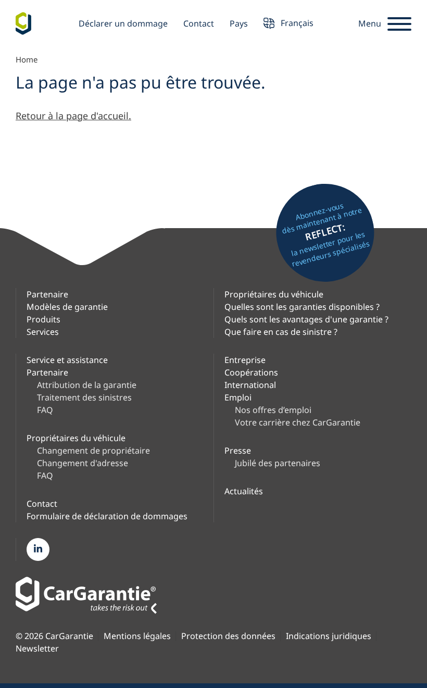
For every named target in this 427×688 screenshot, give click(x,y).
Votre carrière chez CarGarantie (297, 422)
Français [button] (296, 22)
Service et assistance (67, 360)
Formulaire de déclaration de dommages (107, 516)
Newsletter (37, 649)
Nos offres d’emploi (273, 410)
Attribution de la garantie (86, 385)
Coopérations (251, 372)
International (250, 385)
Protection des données (228, 636)
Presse (237, 450)
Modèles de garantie (67, 306)
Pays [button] (239, 23)
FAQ (45, 410)
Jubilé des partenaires (277, 463)
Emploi (238, 397)
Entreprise (245, 360)
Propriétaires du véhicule (273, 294)
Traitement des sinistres (84, 397)
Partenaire (47, 294)
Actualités (243, 491)
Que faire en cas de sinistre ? (280, 331)
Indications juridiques (328, 636)
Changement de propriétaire (93, 450)
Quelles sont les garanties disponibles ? (302, 306)
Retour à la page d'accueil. (73, 115)
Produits (43, 319)
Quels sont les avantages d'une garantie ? (306, 319)
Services (43, 331)
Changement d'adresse (82, 463)
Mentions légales (137, 636)
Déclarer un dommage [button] (123, 23)
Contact (198, 23)
